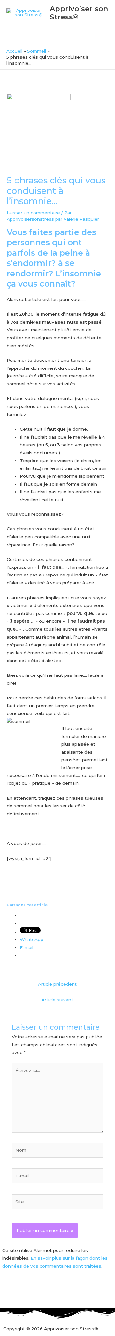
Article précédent (57, 984)
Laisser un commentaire (33, 212)
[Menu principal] (57, 37)
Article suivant (57, 999)
